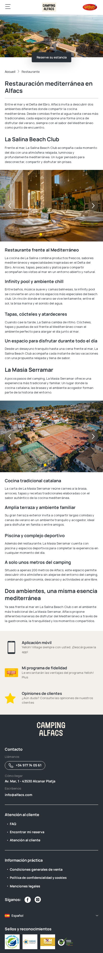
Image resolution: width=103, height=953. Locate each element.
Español (17, 915)
